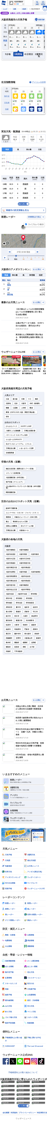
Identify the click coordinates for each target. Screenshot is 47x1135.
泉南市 (36, 634)
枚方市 (8, 616)
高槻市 (18, 612)
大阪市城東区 (35, 572)
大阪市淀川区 (11, 585)
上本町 (23, 408)
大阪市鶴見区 (24, 585)
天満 (23, 399)
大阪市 (23, 403)
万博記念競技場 (29, 431)
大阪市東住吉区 (11, 581)
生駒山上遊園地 (11, 526)
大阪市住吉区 (25, 576)
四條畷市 (9, 638)
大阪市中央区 (22, 594)
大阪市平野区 (25, 589)
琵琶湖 (8, 517)
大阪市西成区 (25, 581)
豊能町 (16, 642)
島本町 (8, 642)
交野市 (18, 638)
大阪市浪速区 (11, 563)
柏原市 (8, 629)
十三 (29, 399)
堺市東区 (19, 598)
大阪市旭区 (23, 572)
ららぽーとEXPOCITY (14, 439)
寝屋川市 (19, 620)
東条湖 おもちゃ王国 (20, 521)
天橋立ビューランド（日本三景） (26, 517)
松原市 (8, 625)
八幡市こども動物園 (13, 431)
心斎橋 (15, 408)
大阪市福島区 (24, 550)
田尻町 (16, 647)
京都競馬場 (10, 453)
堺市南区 (9, 603)
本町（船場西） (35, 403)
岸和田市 (9, 607)
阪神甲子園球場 (11, 508)
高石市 (8, 634)
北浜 (16, 403)
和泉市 (25, 625)
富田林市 (9, 620)
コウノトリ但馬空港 (13, 473)
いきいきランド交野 (26, 448)
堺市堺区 (34, 594)
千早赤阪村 (18, 651)
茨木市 (16, 616)
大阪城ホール (24, 530)
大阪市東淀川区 (11, 567)
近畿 (14, 9)
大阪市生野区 (11, 572)
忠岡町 (33, 642)
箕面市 (33, 625)
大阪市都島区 (11, 550)
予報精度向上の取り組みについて (23, 1072)
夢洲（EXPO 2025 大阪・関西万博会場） (21, 412)
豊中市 (18, 607)
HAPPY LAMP (26, 426)
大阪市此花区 (11, 554)
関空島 (10, 295)
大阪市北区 (10, 594)
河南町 (8, 651)
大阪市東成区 (25, 567)
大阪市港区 (35, 554)
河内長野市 (30, 620)
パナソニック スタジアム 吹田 (17, 435)
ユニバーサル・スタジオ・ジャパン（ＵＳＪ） (23, 513)
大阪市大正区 (11, 559)
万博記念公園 (11, 448)
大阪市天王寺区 (24, 559)
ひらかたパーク (11, 426)
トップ (5, 9)
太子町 (32, 647)
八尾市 (25, 616)
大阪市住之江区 (11, 589)
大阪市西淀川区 (24, 563)
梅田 (36, 399)
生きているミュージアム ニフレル (19, 444)
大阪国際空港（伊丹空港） (15, 477)
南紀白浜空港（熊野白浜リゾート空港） (20, 469)
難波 (31, 408)
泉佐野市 (34, 616)
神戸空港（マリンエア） (15, 482)
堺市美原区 (30, 603)
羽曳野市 (17, 629)
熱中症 (6, 96)
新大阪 (15, 399)
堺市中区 (9, 598)
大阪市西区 (23, 554)
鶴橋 (7, 408)
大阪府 (24, 9)
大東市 (16, 625)
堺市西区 (29, 598)
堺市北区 (19, 603)
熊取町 (8, 647)
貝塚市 (26, 612)
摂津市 (35, 629)
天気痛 (6, 102)
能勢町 (25, 642)
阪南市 (38, 638)
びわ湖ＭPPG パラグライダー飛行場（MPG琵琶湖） (23, 487)
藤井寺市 (17, 634)
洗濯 (7, 109)
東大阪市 (27, 634)
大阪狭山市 (28, 638)
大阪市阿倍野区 (11, 576)
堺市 (7, 417)
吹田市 (35, 607)
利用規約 (14, 1113)
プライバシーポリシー (27, 1113)
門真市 (26, 629)
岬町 (24, 647)
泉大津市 (9, 612)
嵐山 (7, 521)
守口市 (35, 612)
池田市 (26, 607)
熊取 (9, 285)
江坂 (7, 399)
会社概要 (6, 1113)
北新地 (8, 403)
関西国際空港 (11, 492)
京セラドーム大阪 (27, 526)
